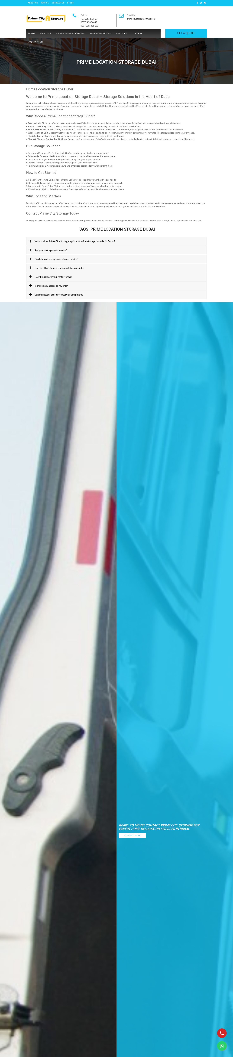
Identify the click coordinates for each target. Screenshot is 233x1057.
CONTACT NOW (132, 835)
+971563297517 (89, 18)
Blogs (70, 3)
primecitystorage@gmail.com (141, 18)
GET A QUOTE (186, 33)
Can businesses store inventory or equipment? (59, 294)
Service (45, 3)
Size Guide (122, 33)
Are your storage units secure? (51, 250)
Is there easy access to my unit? (51, 285)
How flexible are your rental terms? (53, 276)
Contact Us (58, 3)
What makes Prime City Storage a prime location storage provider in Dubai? (75, 241)
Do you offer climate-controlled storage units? (59, 267)
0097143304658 (89, 22)
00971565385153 (89, 25)
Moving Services (100, 33)
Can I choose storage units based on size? (56, 259)
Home (31, 33)
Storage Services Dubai (70, 33)
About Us (33, 3)
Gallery (137, 33)
